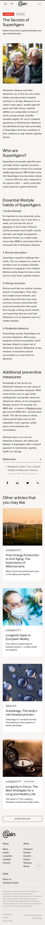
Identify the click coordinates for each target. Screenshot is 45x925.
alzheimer (7, 227)
